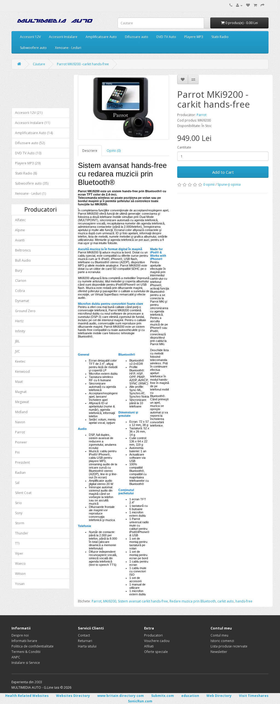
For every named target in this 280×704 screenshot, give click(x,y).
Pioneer (21, 442)
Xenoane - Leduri (68, 47)
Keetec (20, 361)
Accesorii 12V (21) (28, 112)
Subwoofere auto (33, 47)
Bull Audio (23, 260)
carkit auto (225, 601)
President (22, 462)
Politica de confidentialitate (32, 646)
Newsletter (219, 651)
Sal (17, 482)
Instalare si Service (25, 662)
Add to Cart (223, 172)
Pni (17, 452)
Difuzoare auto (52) (30, 143)
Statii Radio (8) (26, 173)
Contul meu (219, 635)
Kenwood (22, 371)
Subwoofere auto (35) (31, 183)
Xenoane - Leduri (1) (30, 193)
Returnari (85, 640)
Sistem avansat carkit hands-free (143, 601)
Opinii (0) (114, 150)
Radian (20, 472)
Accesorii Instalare (63, 36)
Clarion (20, 280)
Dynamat (22, 300)
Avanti (20, 240)
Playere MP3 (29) (27, 163)
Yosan (20, 583)
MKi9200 (109, 601)
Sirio (18, 503)
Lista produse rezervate (229, 646)
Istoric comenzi (222, 640)
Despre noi (20, 635)
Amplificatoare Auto (101, 36)
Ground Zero (25, 311)
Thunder (21, 533)
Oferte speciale (156, 651)
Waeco (20, 563)
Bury (18, 270)
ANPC (15, 657)
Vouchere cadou (157, 640)
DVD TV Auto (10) (28, 153)
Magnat (21, 391)
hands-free (243, 601)
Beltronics (23, 250)
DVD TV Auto (166, 36)
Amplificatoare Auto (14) (34, 133)
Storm (19, 523)
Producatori (153, 635)
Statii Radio (220, 36)
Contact (84, 635)
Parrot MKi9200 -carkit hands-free (83, 64)
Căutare (39, 64)
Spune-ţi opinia (229, 184)
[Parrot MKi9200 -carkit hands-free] (123, 107)
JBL (17, 341)
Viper (19, 553)
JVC (17, 351)
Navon (20, 422)
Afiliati (149, 646)
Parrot (20, 432)
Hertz (19, 321)
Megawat (22, 402)
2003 (38, 682)
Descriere (89, 150)
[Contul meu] (239, 5)
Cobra (20, 290)
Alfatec (20, 220)
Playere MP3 (193, 36)
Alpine (20, 230)
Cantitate (184, 147)
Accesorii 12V (30, 36)
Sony (18, 513)
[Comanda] (262, 5)
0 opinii (209, 184)
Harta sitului (87, 646)
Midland (21, 412)
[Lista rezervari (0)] (248, 5)
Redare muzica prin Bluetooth (193, 601)
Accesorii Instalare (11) (32, 122)
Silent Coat (23, 492)
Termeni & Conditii (25, 651)
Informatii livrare (24, 640)
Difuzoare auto (136, 36)
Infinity (20, 331)
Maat (19, 381)
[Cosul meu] (255, 5)
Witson (20, 573)
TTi (17, 543)
